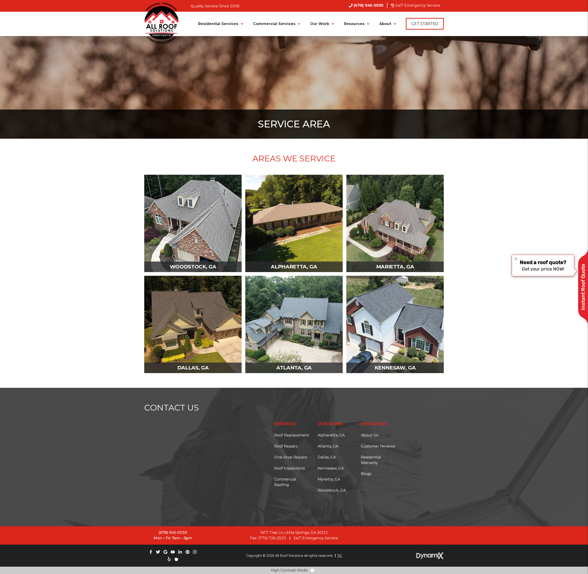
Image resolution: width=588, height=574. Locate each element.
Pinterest (187, 552)
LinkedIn (180, 552)
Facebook (150, 552)
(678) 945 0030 (368, 5)
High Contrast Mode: (23, 18)
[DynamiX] (430, 556)
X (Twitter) (158, 552)
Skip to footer (16, 12)
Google (165, 552)
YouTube (172, 552)
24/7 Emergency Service (417, 5)
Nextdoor (176, 559)
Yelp (169, 559)
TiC (339, 556)
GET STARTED (424, 24)
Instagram (194, 552)
